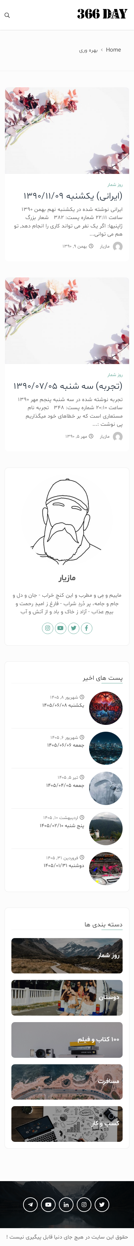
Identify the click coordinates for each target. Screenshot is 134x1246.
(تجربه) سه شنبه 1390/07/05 (68, 386)
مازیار (105, 246)
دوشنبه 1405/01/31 (64, 865)
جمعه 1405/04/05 (65, 785)
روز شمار (115, 185)
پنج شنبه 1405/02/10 (62, 825)
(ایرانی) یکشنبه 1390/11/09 (73, 196)
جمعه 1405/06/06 (65, 745)
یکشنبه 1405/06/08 (63, 705)
